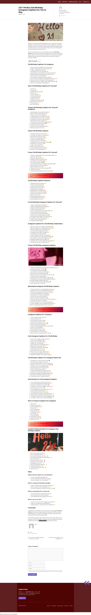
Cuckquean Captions (44, 423)
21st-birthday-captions (33, 533)
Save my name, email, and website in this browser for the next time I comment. (45, 571)
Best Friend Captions (42, 175)
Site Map (71, 605)
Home (59, 1)
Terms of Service (60, 605)
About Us (48, 605)
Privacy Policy (53, 605)
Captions (64, 1)
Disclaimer (66, 605)
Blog (80, 1)
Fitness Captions (72, 1)
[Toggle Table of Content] (39, 61)
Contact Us (86, 1)
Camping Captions (41, 309)
